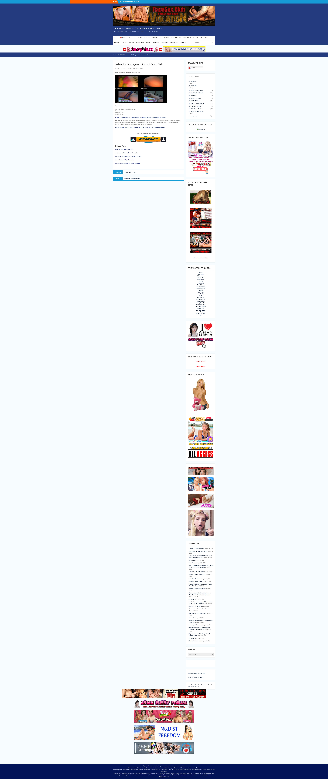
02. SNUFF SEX (193, 86)
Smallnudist (201, 294)
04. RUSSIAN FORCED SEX (196, 93)
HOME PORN (173, 42)
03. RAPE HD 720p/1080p (196, 90)
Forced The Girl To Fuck (195, 579)
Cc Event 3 (192, 560)
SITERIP (195, 38)
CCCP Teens (200, 292)
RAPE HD (147, 38)
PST (206, 38)
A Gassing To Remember (195, 581)
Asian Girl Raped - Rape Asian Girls (124, 160)
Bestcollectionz (201, 312)
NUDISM (131, 42)
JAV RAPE (166, 38)
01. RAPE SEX (192, 81)
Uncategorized (193, 116)
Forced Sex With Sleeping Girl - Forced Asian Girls (128, 156)
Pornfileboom (200, 285)
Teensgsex (201, 283)
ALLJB (201, 272)
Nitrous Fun (192, 618)
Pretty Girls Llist (201, 303)
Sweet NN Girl (200, 297)
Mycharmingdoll (200, 299)
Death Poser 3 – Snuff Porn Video (128, 1)
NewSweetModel (200, 304)
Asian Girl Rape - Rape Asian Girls (124, 149)
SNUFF (140, 38)
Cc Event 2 (192, 599)
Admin (130, 68)
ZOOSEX (124, 42)
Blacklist (201, 290)
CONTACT (183, 42)
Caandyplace (200, 279)
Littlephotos (201, 277)
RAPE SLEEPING (176, 38)
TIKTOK (148, 42)
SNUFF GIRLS (187, 38)
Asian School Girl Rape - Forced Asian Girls (126, 153)
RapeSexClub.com (148, 766)
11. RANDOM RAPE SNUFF (196, 111)
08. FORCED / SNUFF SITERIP (196, 103)
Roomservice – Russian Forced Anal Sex (200, 609)
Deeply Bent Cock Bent (195, 641)
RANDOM (116, 42)
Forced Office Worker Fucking (197, 588)
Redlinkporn (201, 274)
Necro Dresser (193, 563)
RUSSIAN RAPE (156, 38)
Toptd (200, 295)
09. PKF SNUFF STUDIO (195, 106)
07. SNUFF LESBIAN (194, 101)
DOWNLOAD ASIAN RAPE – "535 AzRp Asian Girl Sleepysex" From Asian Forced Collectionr (140, 117)
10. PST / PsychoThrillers (196, 109)
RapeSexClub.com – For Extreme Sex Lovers (137, 28)
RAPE (134, 38)
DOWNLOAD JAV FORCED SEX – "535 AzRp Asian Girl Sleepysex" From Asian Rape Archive (140, 127)
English (193, 67)
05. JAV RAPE (139, 68)
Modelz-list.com (200, 313)
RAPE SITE (156, 42)
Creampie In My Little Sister (196, 571)
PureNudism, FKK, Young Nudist (196, 673)
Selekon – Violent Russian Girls (197, 574)
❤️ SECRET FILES (125, 38)
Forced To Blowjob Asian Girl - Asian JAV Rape (127, 163)
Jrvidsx (201, 281)
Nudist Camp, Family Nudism (195, 677)
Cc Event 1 (192, 638)
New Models (200, 308)
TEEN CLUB (165, 42)
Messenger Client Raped (195, 625)
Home (115, 38)
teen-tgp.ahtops (200, 288)
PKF (201, 38)
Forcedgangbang (200, 286)
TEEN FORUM (140, 42)
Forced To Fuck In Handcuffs (196, 548)
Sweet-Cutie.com (201, 310)
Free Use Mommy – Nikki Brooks (197, 613)
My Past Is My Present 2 (195, 606)
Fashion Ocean (201, 301)
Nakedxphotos (201, 276)
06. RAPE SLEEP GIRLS (195, 98)
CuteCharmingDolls (201, 306)
